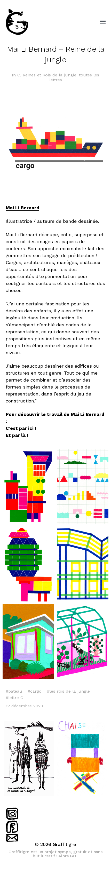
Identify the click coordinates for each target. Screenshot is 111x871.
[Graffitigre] (45, 22)
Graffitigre (64, 844)
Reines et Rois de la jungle (49, 75)
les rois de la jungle (70, 691)
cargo (36, 691)
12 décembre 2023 (24, 705)
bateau (15, 691)
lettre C (15, 697)
